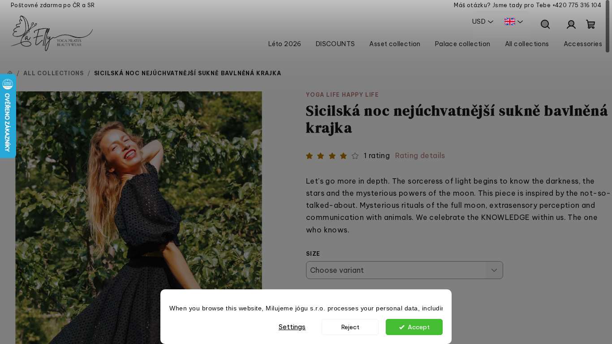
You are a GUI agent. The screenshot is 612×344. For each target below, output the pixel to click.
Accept (419, 327)
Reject (350, 327)
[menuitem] (285, 44)
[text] (306, 309)
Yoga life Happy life (342, 94)
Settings (292, 326)
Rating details (420, 155)
